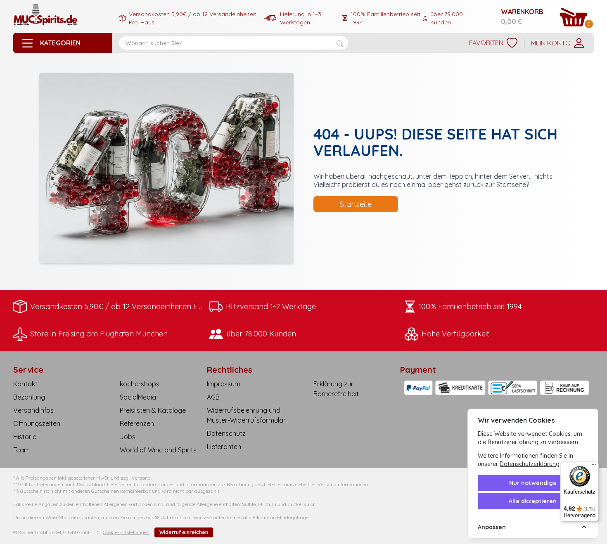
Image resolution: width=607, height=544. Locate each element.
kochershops (139, 384)
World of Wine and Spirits (158, 450)
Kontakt (25, 384)
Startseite (356, 204)
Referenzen (137, 423)
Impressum (223, 384)
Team (21, 450)
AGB (213, 397)
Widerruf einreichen (183, 532)
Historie (24, 437)
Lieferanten (224, 446)
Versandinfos (33, 410)
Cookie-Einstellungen (126, 532)
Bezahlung (29, 397)
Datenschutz (226, 433)
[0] (573, 17)
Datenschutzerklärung (530, 464)
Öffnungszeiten (36, 423)
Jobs (127, 437)
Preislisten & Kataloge (153, 410)
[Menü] (594, 466)
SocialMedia (138, 397)
